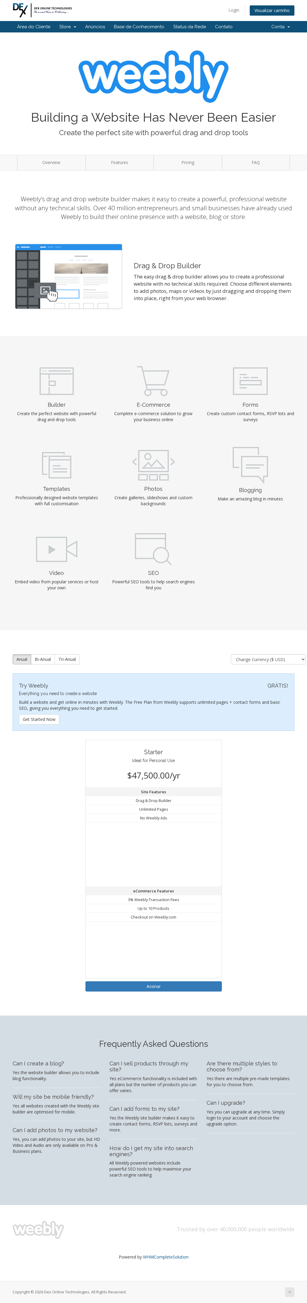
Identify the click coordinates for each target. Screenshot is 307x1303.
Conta (279, 26)
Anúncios (95, 26)
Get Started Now (39, 719)
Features (119, 162)
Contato (224, 26)
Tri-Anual (67, 659)
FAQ (256, 162)
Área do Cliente (33, 26)
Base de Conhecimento (139, 26)
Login (233, 10)
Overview (51, 162)
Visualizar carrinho (272, 10)
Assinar (154, 986)
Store (66, 26)
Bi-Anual (43, 659)
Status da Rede (189, 26)
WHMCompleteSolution (166, 1257)
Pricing (187, 162)
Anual (21, 659)
